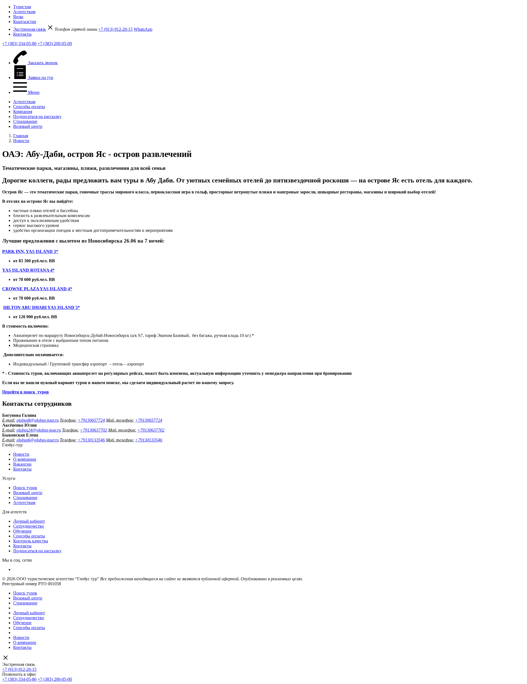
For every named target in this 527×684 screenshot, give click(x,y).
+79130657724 (91, 420)
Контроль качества (30, 541)
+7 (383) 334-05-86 (19, 43)
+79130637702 (93, 430)
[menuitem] (269, 6)
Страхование (25, 121)
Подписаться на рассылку (37, 116)
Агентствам (24, 11)
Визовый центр (27, 126)
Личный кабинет (29, 521)
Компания (22, 111)
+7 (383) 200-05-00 (55, 43)
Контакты (22, 34)
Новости (21, 454)
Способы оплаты (29, 106)
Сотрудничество (28, 526)
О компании (24, 459)
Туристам (22, 6)
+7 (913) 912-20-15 (115, 29)
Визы (18, 16)
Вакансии (22, 464)
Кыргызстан (24, 21)
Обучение (22, 531)
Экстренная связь (29, 29)
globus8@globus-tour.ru (37, 420)
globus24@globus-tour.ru (38, 430)
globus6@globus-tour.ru (37, 440)
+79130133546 (91, 440)
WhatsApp (143, 29)
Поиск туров (25, 487)
